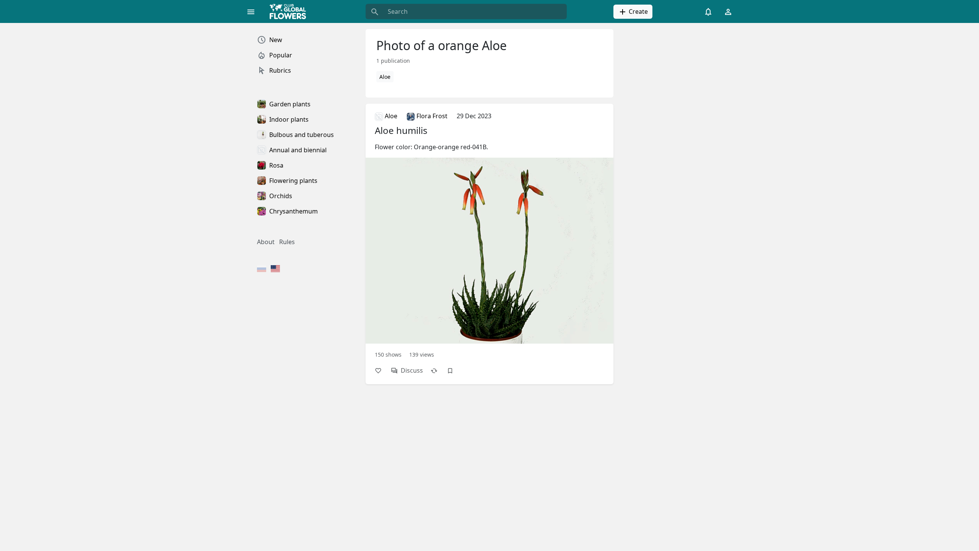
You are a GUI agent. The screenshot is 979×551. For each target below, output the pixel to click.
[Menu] (251, 11)
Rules (287, 242)
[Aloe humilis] (489, 234)
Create (637, 11)
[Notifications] (708, 11)
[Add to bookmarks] (454, 370)
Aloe (384, 76)
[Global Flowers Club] (290, 11)
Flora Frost (431, 116)
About (266, 242)
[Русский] (261, 269)
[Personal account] (728, 11)
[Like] (382, 370)
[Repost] (438, 370)
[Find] (375, 11)
